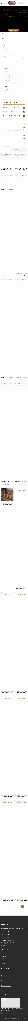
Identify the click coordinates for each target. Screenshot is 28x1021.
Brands (19, 20)
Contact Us (4, 958)
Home (3, 20)
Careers (14, 23)
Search (4, 56)
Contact (4, 27)
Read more (7, 164)
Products (11, 20)
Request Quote (13, 30)
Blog (3, 954)
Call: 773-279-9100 (14, 27)
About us (22, 23)
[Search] (24, 59)
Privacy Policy (4, 961)
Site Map (3, 963)
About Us (4, 956)
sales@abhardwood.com (9, 940)
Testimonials (5, 23)
